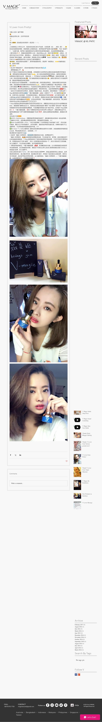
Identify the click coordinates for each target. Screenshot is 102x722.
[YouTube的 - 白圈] (56, 705)
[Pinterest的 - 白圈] (65, 705)
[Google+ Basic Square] (79, 674)
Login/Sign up (86, 3)
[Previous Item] (78, 31)
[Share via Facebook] (10, 455)
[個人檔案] (72, 705)
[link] (95, 3)
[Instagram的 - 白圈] (52, 705)
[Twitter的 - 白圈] (61, 705)
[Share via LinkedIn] (20, 455)
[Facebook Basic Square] (76, 674)
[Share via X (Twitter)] (15, 455)
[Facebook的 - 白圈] (47, 705)
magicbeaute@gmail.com (26, 706)
